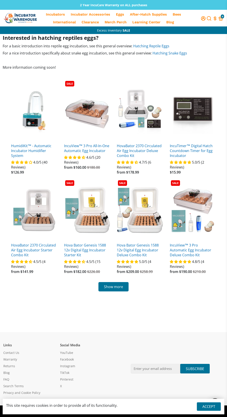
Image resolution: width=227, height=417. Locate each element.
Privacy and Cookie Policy (21, 393)
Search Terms (13, 386)
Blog (170, 22)
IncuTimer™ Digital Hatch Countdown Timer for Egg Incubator (191, 150)
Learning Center (146, 22)
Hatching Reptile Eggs (151, 46)
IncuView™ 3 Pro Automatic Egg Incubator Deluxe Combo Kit (190, 250)
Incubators (55, 14)
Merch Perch (116, 22)
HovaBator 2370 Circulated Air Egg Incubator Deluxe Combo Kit (139, 150)
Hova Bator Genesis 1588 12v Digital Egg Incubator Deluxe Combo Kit (138, 250)
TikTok (64, 373)
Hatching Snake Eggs (170, 53)
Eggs (120, 14)
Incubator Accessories (90, 14)
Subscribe (195, 368)
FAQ (6, 379)
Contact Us (11, 353)
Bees (177, 14)
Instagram (67, 366)
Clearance (90, 22)
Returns (9, 366)
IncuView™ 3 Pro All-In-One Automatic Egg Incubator (86, 148)
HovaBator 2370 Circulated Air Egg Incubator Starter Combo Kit (33, 250)
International (64, 22)
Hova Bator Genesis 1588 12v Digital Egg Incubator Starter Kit (85, 250)
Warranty (10, 359)
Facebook (67, 359)
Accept (208, 406)
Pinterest (66, 379)
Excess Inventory (113, 30)
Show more (113, 286)
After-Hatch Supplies (148, 14)
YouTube (66, 353)
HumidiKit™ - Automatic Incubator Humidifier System (31, 150)
